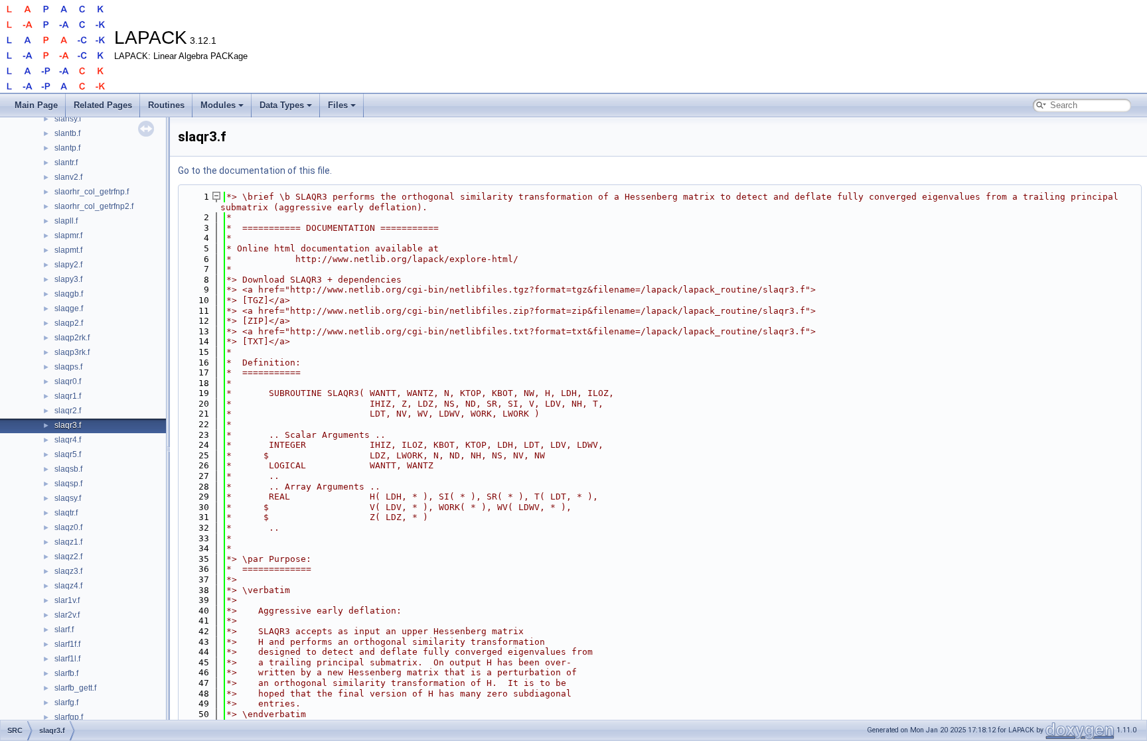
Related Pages (103, 105)
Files (338, 105)
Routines (166, 105)
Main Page (36, 105)
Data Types (282, 105)
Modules (218, 105)
